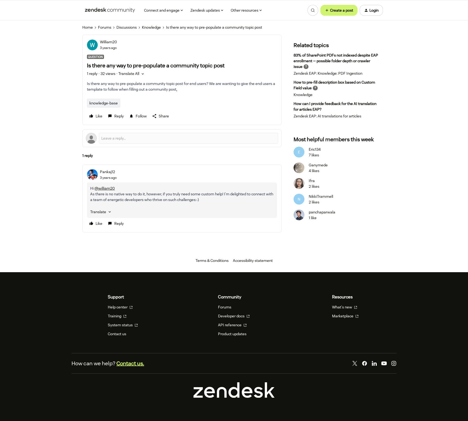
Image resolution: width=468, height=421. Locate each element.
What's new (342, 307)
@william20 (105, 188)
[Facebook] (364, 363)
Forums (104, 27)
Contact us (117, 333)
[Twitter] (355, 363)
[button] (339, 10)
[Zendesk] (234, 396)
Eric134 (315, 149)
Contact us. (130, 363)
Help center (118, 307)
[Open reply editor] (182, 138)
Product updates (232, 333)
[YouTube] (384, 363)
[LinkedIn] (374, 363)
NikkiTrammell (321, 196)
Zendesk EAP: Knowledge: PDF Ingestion (328, 73)
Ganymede (318, 165)
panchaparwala (322, 212)
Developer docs (231, 316)
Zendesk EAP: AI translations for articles (327, 116)
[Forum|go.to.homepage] (110, 10)
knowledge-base (103, 103)
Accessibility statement (253, 260)
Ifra (312, 180)
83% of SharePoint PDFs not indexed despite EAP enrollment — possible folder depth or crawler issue (336, 61)
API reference (230, 325)
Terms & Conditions (212, 260)
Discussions (126, 27)
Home (87, 27)
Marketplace (343, 316)
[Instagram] (393, 363)
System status (121, 325)
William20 (108, 42)
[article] (182, 198)
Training (115, 316)
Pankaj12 (107, 171)
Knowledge (151, 27)
